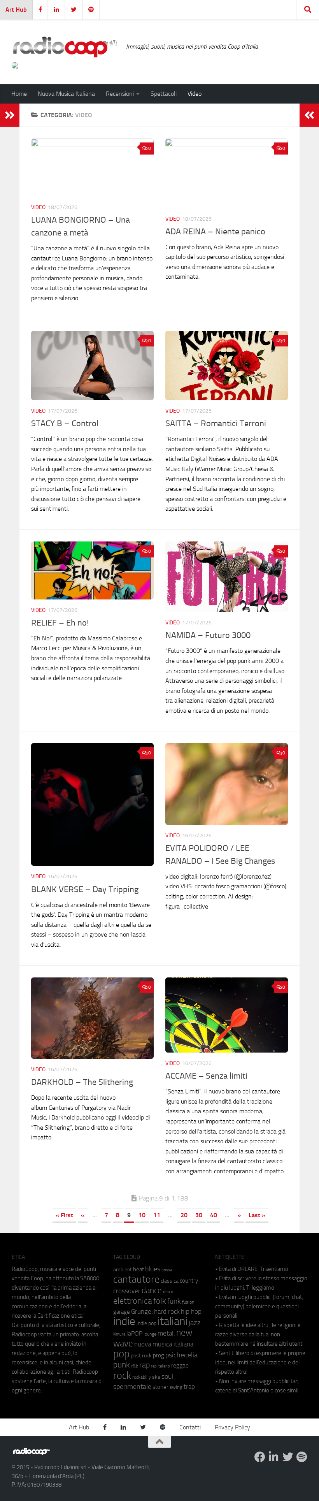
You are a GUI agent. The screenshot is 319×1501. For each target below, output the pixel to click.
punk (121, 1364)
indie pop (146, 1323)
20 (184, 1215)
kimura (119, 1334)
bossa (166, 1270)
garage (121, 1311)
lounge (150, 1334)
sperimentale (132, 1386)
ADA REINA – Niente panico (215, 232)
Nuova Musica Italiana (66, 93)
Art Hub (16, 9)
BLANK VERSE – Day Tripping (84, 889)
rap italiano (160, 1366)
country (189, 1280)
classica (170, 1281)
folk (159, 1301)
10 (141, 1215)
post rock (141, 1355)
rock (122, 1375)
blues (152, 1269)
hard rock (167, 1311)
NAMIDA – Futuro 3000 (208, 635)
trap (189, 1386)
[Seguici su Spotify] (301, 1457)
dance (152, 1290)
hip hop (191, 1311)
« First (64, 1215)
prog (158, 1355)
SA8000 (89, 1278)
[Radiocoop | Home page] (65, 46)
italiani (173, 1321)
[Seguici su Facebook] (259, 1457)
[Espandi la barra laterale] (9, 115)
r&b (134, 1366)
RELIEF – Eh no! (61, 623)
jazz (195, 1322)
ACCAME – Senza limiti (206, 1076)
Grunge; (142, 1311)
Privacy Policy (232, 1427)
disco (168, 1291)
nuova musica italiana (163, 1344)
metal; (166, 1333)
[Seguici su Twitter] (287, 1457)
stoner (160, 1386)
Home (19, 93)
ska (156, 1377)
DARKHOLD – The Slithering (82, 1082)
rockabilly (141, 1377)
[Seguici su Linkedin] (273, 1457)
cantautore (136, 1279)
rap (144, 1364)
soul (167, 1376)
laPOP (134, 1333)
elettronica (132, 1300)
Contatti (190, 1427)
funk (174, 1301)
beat (138, 1269)
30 (198, 1215)
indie (124, 1321)
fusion (188, 1302)
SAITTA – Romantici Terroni (216, 423)
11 (156, 1215)
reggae (180, 1365)
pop (121, 1354)
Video (195, 93)
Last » (257, 1215)
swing (176, 1387)
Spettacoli (164, 93)
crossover (126, 1291)
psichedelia (181, 1355)
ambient (122, 1269)
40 (213, 1215)
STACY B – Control (64, 423)
